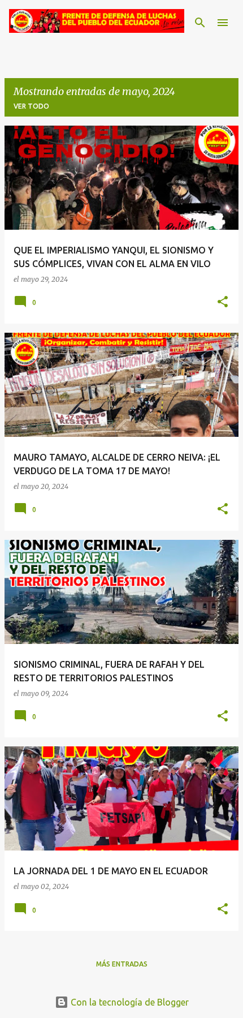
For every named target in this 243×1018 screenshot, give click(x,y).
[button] (222, 302)
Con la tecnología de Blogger (128, 1002)
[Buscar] (200, 22)
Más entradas (121, 964)
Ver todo (31, 106)
